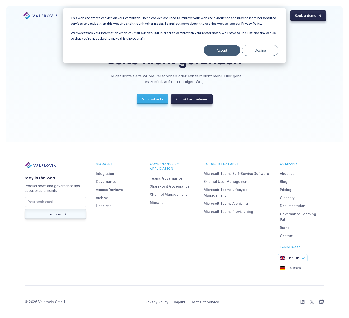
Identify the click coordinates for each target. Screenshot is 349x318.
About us (287, 173)
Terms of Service (205, 302)
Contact (286, 236)
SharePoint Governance (169, 186)
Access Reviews (109, 190)
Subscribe (52, 214)
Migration (158, 202)
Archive (102, 198)
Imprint (179, 302)
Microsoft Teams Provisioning (228, 211)
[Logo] (40, 15)
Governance (106, 182)
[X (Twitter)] (312, 302)
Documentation (292, 206)
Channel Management (168, 194)
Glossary (287, 198)
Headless (104, 206)
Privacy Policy (156, 302)
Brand (285, 228)
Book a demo (305, 16)
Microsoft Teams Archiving (226, 203)
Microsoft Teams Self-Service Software (236, 173)
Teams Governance (166, 178)
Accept (222, 50)
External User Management (226, 182)
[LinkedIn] (302, 302)
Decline (260, 50)
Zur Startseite (152, 99)
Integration (105, 173)
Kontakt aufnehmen (191, 99)
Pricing (285, 190)
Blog (283, 182)
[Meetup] (321, 302)
